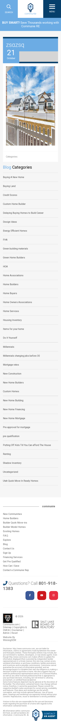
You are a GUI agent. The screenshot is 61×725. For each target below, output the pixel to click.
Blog (5, 544)
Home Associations (13, 275)
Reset (14, 633)
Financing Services (13, 557)
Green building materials (15, 248)
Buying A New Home (13, 177)
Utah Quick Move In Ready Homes (20, 480)
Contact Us (8, 548)
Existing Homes (11, 531)
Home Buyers (10, 293)
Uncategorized (10, 471)
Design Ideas (10, 221)
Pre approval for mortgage (16, 427)
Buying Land (9, 186)
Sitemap (7, 627)
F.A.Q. (5, 535)
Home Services (11, 311)
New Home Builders (13, 382)
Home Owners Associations (17, 302)
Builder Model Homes (14, 527)
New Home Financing (14, 409)
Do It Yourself (10, 337)
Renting (7, 454)
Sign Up (7, 552)
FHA (5, 239)
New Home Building (13, 400)
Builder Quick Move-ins (15, 522)
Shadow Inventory (12, 463)
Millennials (8, 346)
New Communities (12, 514)
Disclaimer (17, 630)
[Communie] (30, 9)
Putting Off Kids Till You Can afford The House (27, 445)
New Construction (12, 373)
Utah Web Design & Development (7, 618)
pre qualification (11, 436)
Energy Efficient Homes (15, 230)
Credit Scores (10, 195)
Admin (6, 633)
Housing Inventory (12, 320)
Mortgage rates (11, 364)
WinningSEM (9, 640)
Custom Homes (11, 391)
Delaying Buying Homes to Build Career (23, 213)
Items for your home (13, 329)
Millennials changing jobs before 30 (21, 355)
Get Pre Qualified (12, 561)
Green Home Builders (14, 257)
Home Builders (10, 284)
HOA (5, 266)
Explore (7, 540)
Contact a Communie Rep (16, 570)
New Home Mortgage (14, 418)
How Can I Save (11, 565)
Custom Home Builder (14, 204)
